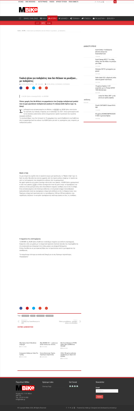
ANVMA (56, 109)
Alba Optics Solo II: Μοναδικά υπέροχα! (27, 343)
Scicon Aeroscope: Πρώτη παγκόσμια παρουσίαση (47, 354)
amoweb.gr (113, 408)
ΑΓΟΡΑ (53, 18)
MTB (43, 23)
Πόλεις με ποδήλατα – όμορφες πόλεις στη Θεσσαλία (68, 321)
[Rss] (77, 386)
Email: (98, 388)
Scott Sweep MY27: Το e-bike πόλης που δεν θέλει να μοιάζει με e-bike (105, 61)
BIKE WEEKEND (30, 2)
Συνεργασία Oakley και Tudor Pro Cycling (28, 354)
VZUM (34, 185)
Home (19, 30)
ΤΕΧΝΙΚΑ (75, 18)
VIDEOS (51, 2)
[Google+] (95, 2)
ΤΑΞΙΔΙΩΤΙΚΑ (99, 18)
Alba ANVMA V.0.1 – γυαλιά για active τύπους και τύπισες (49, 343)
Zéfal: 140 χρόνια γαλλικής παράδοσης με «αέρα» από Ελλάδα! (68, 354)
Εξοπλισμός (58, 84)
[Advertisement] (100, 138)
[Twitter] (99, 2)
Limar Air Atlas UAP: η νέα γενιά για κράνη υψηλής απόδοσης (99, 98)
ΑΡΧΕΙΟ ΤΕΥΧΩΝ (61, 2)
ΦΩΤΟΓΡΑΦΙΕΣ (42, 2)
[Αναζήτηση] (115, 1)
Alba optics (25, 315)
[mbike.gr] (28, 9)
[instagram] (103, 2)
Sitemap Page (46, 386)
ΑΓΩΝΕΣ (21, 2)
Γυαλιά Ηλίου (40, 315)
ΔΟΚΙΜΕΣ (64, 18)
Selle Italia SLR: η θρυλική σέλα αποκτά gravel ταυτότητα (105, 78)
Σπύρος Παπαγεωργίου (27, 84)
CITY (37, 23)
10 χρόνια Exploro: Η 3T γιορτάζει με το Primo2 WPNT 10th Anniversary (105, 88)
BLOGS (111, 18)
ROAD (49, 23)
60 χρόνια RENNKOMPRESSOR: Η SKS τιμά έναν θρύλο (105, 115)
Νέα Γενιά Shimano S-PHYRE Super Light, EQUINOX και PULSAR (69, 344)
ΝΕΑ (44, 18)
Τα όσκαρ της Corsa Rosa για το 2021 (30, 321)
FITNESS (87, 18)
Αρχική (20, 18)
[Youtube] (101, 2)
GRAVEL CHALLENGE (31, 18)
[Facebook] (97, 2)
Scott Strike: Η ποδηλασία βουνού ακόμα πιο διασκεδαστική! (103, 52)
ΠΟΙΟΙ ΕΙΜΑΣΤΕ (73, 2)
